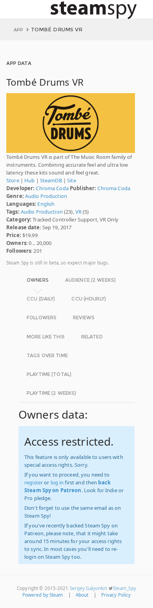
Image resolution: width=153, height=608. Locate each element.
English (46, 203)
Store (12, 180)
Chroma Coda (52, 188)
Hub (29, 180)
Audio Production (46, 196)
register (33, 482)
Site (71, 180)
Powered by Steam (42, 595)
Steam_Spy (124, 588)
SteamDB (51, 180)
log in (57, 482)
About (82, 595)
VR (78, 211)
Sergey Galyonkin (88, 588)
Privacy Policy (116, 595)
